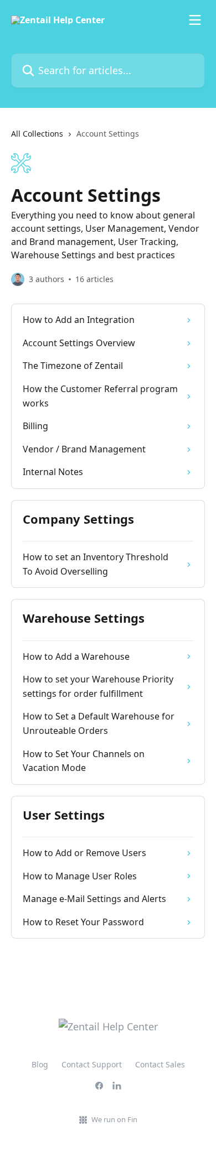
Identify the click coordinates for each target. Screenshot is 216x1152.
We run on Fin (114, 1119)
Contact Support (91, 1064)
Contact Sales (160, 1064)
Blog (40, 1064)
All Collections (37, 133)
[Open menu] (195, 20)
